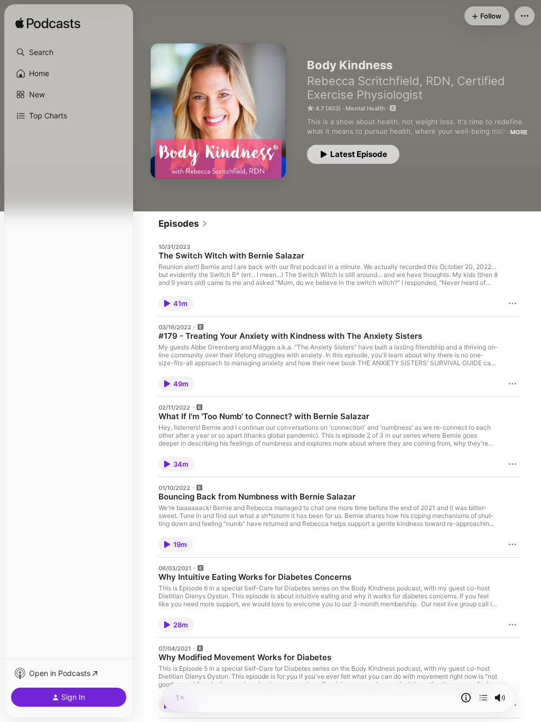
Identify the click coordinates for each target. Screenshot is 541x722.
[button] (69, 52)
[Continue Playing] (483, 697)
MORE (519, 132)
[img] (47, 23)
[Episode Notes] (466, 697)
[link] (183, 223)
